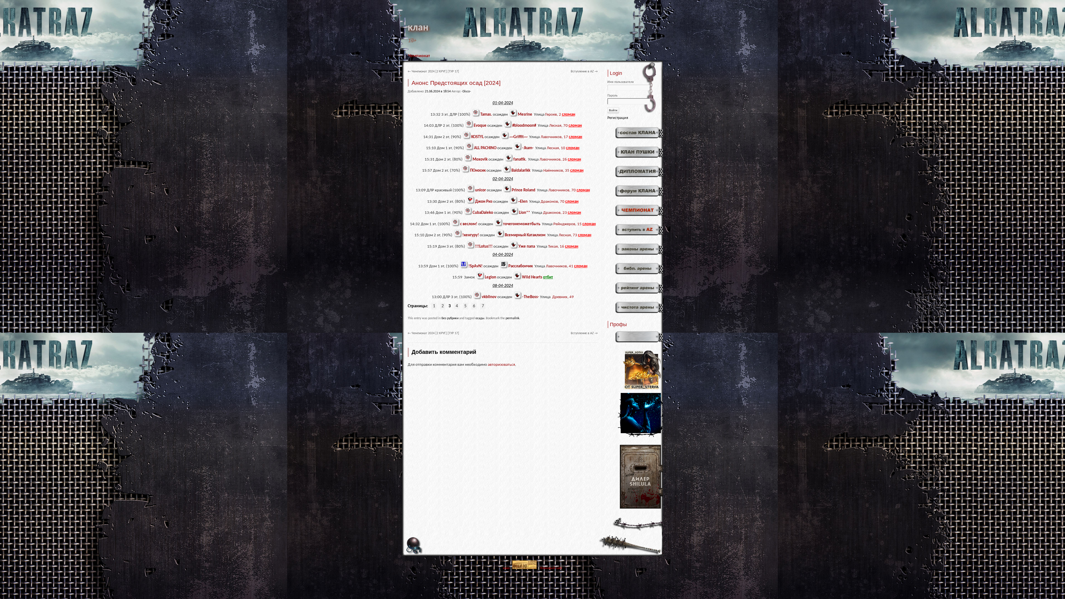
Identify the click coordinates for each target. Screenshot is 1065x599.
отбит (548, 277)
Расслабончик (520, 266)
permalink (512, 318)
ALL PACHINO (485, 148)
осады (479, 318)
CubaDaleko (483, 213)
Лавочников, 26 (553, 160)
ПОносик (478, 171)
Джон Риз (483, 202)
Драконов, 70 (552, 202)
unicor (480, 190)
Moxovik (480, 160)
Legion (490, 277)
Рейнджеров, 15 (567, 224)
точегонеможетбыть (521, 224)
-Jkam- (528, 148)
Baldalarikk (520, 171)
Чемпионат (419, 56)
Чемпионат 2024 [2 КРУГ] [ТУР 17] (433, 71)
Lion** (524, 213)
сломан (568, 115)
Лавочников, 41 (559, 266)
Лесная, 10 (556, 148)
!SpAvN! (475, 266)
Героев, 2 (553, 115)
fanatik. (519, 160)
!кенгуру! (470, 235)
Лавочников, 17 (554, 137)
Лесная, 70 (558, 126)
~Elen (523, 202)
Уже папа (526, 247)
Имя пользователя (620, 82)
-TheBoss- (530, 297)
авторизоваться (501, 365)
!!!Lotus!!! (484, 247)
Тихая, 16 (556, 247)
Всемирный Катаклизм (525, 235)
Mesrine (525, 115)
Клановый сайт (551, 568)
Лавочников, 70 (562, 190)
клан (418, 28)
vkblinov (489, 297)
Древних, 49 (563, 297)
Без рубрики (450, 318)
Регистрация (617, 118)
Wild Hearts (532, 277)
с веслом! (468, 224)
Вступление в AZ (584, 71)
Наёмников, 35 (556, 171)
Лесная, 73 (568, 235)
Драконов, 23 (555, 213)
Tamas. (486, 115)
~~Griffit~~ (518, 137)
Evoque (480, 126)
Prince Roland (523, 190)
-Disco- (466, 91)
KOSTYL (477, 137)
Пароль (612, 95)
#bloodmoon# (524, 126)
